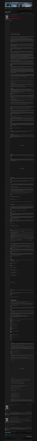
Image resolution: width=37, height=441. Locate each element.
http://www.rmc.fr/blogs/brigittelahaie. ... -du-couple (15, 395)
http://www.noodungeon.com (25, 240)
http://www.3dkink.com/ (17, 57)
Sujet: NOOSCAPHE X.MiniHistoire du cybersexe (14, 32)
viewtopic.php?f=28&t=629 (12, 297)
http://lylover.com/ (11, 336)
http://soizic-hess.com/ (20, 230)
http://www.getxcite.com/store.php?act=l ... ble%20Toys (15, 218)
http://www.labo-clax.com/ (23, 247)
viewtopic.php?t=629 (12, 359)
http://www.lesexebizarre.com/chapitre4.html (14, 393)
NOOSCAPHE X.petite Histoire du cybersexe (11, 10)
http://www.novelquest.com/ (16, 336)
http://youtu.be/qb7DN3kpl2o (12, 282)
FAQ (29, 9)
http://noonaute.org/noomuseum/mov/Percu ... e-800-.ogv (15, 270)
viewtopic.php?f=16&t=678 (16, 251)
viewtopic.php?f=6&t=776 (12, 290)
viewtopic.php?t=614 (17, 388)
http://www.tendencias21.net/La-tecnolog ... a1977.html (15, 396)
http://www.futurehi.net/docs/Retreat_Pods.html (14, 325)
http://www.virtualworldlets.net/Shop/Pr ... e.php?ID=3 (14, 199)
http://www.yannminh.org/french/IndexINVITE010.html (14, 261)
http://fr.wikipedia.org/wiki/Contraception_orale (14, 132)
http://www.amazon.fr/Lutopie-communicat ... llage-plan (15, 383)
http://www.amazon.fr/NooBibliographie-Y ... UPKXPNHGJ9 (16, 387)
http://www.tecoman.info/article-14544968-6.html (15, 394)
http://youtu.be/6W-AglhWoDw (12, 272)
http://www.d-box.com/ (12, 293)
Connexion (10, 9)
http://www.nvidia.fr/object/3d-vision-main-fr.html (20, 237)
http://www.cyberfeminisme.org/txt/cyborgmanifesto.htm (20, 67)
